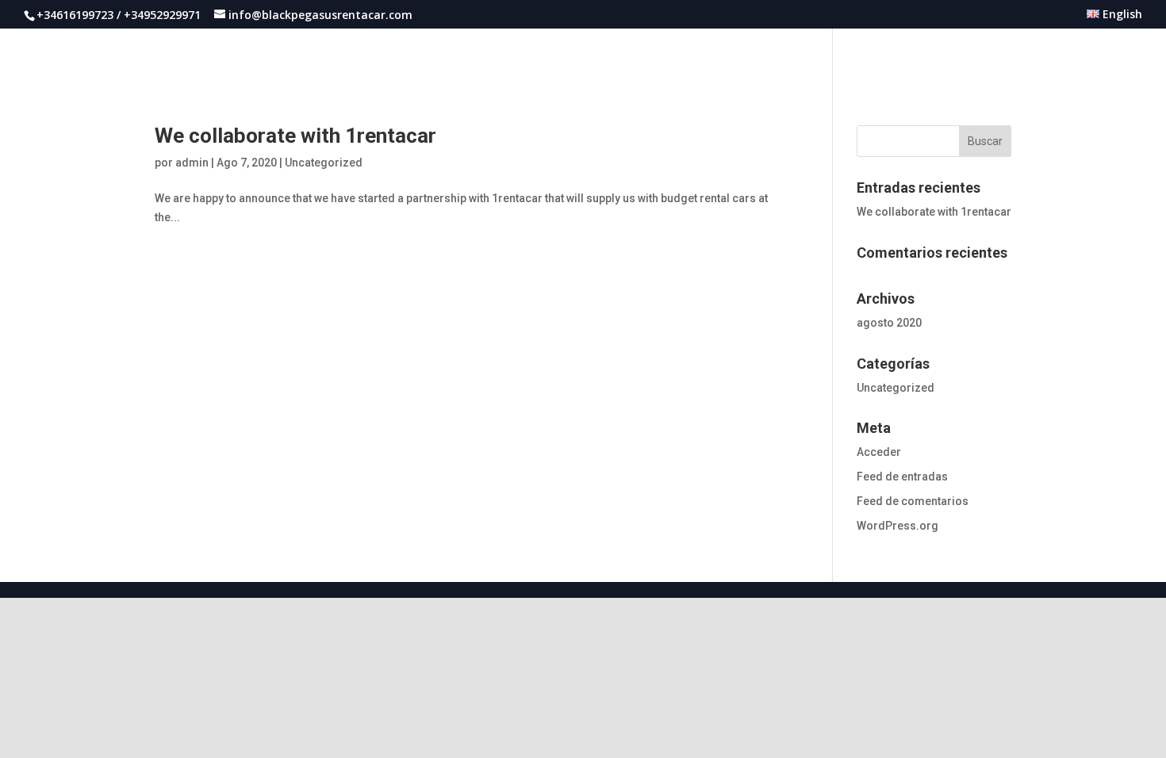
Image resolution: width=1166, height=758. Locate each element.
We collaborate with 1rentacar (295, 135)
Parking (942, 54)
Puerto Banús (792, 54)
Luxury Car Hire (1025, 54)
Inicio (720, 54)
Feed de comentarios (912, 501)
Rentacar (875, 54)
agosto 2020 (889, 322)
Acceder (879, 452)
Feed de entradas (902, 476)
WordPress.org (897, 525)
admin (192, 162)
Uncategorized (323, 162)
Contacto (1114, 54)
